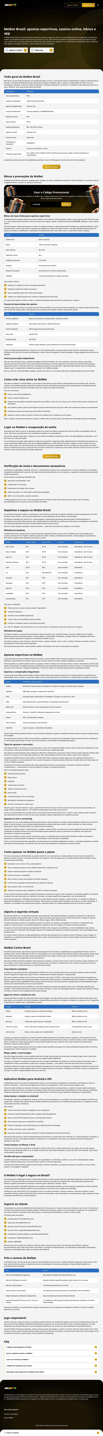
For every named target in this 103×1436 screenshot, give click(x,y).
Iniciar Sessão (88, 5)
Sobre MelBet (8, 1417)
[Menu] (97, 5)
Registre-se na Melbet (51, 167)
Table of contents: (13, 1432)
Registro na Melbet (72, 5)
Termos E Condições (11, 1414)
